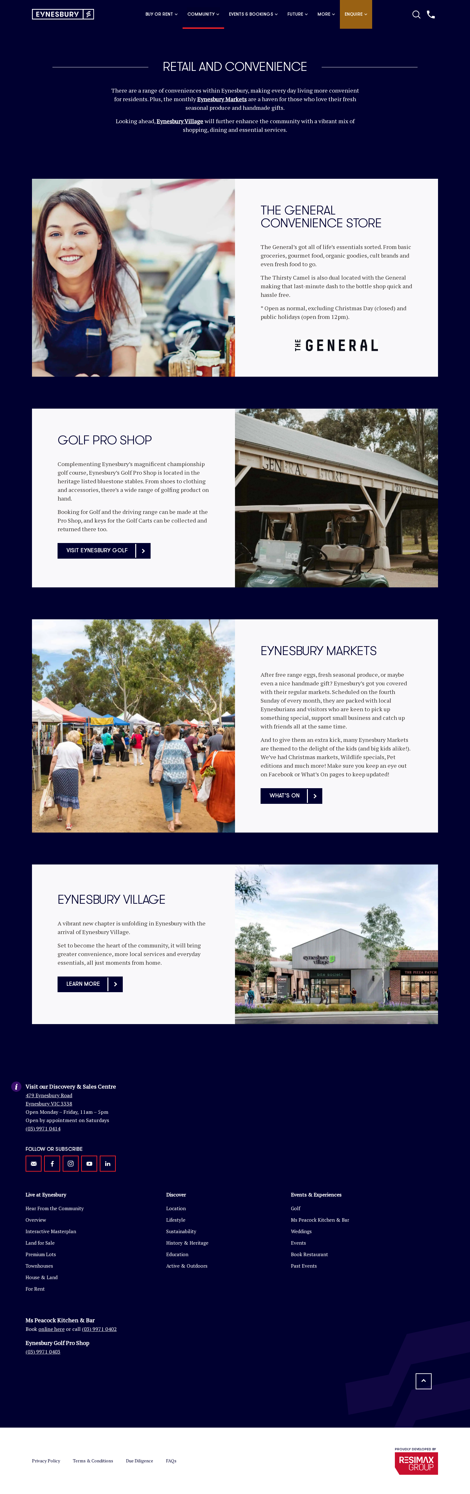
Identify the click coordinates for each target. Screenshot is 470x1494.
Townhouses (39, 1266)
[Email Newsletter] (34, 1164)
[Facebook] (52, 1164)
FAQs (171, 1461)
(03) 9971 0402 (99, 1328)
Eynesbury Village (180, 121)
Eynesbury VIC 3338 (49, 1103)
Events (298, 1243)
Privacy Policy (46, 1461)
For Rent (35, 1289)
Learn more (83, 984)
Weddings (301, 1231)
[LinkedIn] (108, 1164)
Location (176, 1208)
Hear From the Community (55, 1208)
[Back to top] (424, 1381)
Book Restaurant (309, 1254)
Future (295, 14)
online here (51, 1328)
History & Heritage (187, 1243)
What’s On (285, 796)
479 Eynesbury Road (49, 1095)
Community (201, 14)
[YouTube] (89, 1164)
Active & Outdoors (187, 1266)
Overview (36, 1220)
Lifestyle (175, 1220)
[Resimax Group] (416, 1463)
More (323, 14)
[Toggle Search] (416, 14)
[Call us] (431, 14)
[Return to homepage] (63, 14)
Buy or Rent (159, 14)
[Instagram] (71, 1164)
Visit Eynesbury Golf (97, 551)
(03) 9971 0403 (43, 1351)
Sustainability (181, 1231)
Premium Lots (41, 1254)
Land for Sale (40, 1243)
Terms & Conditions (93, 1461)
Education (177, 1254)
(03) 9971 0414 (43, 1128)
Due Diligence (139, 1461)
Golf (295, 1208)
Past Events (304, 1266)
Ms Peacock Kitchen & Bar (320, 1220)
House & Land (42, 1277)
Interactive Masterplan (51, 1231)
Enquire (354, 14)
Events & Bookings (251, 14)
